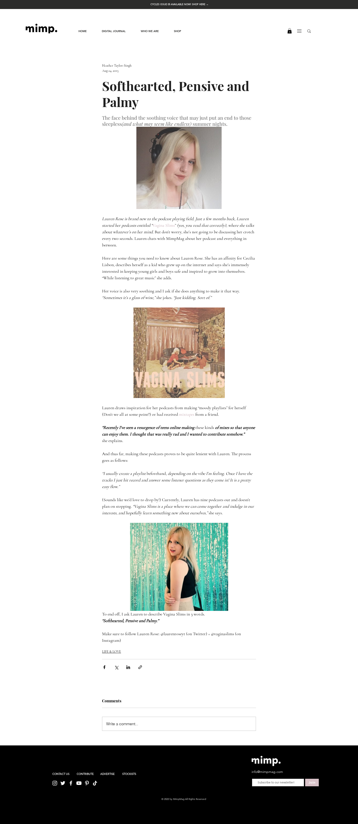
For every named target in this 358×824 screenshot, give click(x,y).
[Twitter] (63, 783)
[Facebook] (71, 783)
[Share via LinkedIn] (128, 667)
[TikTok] (95, 783)
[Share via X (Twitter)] (116, 667)
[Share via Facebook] (104, 667)
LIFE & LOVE (111, 652)
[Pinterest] (87, 783)
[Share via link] (140, 667)
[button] (179, 4)
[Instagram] (55, 783)
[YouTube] (79, 783)
